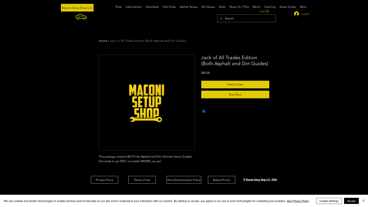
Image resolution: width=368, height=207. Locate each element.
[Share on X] (211, 111)
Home (103, 41)
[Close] (363, 201)
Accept (351, 201)
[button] (265, 11)
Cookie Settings (329, 201)
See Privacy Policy (298, 201)
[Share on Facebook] (203, 111)
